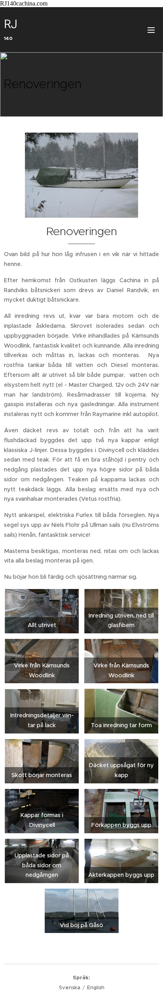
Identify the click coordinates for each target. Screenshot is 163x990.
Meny (151, 30)
